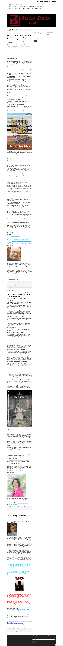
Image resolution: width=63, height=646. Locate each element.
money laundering (12, 285)
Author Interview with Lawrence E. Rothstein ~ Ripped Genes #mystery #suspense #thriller (19, 37)
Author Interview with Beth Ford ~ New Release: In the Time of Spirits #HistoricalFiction (19, 294)
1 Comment (29, 281)
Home (9, 4)
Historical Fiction (12, 509)
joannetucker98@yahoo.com (15, 627)
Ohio (18, 631)
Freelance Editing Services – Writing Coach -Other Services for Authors (29, 10)
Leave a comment (28, 506)
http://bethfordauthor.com (23, 503)
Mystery (20, 285)
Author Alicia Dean (46, 2)
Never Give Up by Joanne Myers (18, 516)
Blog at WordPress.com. (51, 645)
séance (17, 509)
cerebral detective (16, 282)
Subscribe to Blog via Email (40, 636)
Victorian (25, 509)
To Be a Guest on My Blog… (34, 8)
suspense (24, 285)
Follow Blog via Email (38, 33)
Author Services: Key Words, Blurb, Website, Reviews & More (25, 6)
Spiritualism (20, 509)
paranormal (22, 631)
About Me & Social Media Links (16, 8)
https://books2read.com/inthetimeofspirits (19, 470)
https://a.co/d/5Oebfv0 (15, 236)
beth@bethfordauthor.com (14, 504)
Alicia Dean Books (17, 4)
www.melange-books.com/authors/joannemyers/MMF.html (18, 609)
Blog (25, 4)
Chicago (21, 282)
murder (17, 285)
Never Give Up (14, 631)
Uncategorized (16, 281)
